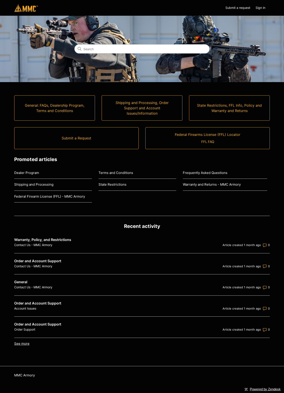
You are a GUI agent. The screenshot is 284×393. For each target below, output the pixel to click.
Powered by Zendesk (265, 389)
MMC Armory (24, 375)
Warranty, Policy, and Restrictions (42, 239)
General (20, 282)
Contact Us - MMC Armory (33, 245)
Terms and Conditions (116, 173)
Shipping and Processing (33, 184)
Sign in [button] (260, 8)
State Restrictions (112, 184)
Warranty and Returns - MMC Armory (212, 184)
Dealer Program (26, 173)
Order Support (24, 329)
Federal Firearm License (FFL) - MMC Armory (49, 196)
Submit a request (237, 8)
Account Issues (25, 308)
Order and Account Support (37, 261)
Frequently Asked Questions (205, 173)
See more (22, 343)
